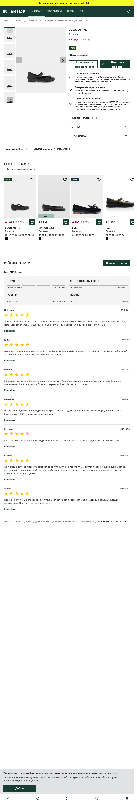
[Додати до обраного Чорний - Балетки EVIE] (97, 179)
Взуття (50, 21)
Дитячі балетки (86, 521)
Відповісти (9, 330)
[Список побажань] (97, 798)
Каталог (30, 21)
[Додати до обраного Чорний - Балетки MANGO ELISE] (64, 179)
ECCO (91, 21)
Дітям (40, 21)
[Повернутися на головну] (14, 11)
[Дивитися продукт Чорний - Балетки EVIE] (86, 196)
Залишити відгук (117, 262)
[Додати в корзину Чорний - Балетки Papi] (130, 221)
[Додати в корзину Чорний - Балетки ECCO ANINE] (32, 221)
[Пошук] (129, 11)
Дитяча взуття (42, 521)
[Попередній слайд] (19, 60)
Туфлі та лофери (65, 21)
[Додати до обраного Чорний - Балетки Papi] (129, 179)
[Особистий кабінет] (127, 798)
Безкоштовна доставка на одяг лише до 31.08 (64, 3)
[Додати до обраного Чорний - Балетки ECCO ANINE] (31, 179)
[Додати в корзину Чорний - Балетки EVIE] (98, 221)
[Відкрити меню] (37, 798)
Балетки (80, 21)
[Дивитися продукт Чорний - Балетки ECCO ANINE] (20, 196)
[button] (19, 60)
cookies (43, 773)
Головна (8, 21)
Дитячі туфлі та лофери (63, 521)
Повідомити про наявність (85, 64)
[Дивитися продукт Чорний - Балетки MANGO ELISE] (52, 196)
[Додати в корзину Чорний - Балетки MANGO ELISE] (65, 221)
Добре (19, 788)
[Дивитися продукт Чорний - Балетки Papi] (118, 196)
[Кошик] (67, 798)
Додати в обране (117, 64)
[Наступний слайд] (10, 100)
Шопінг (18, 21)
